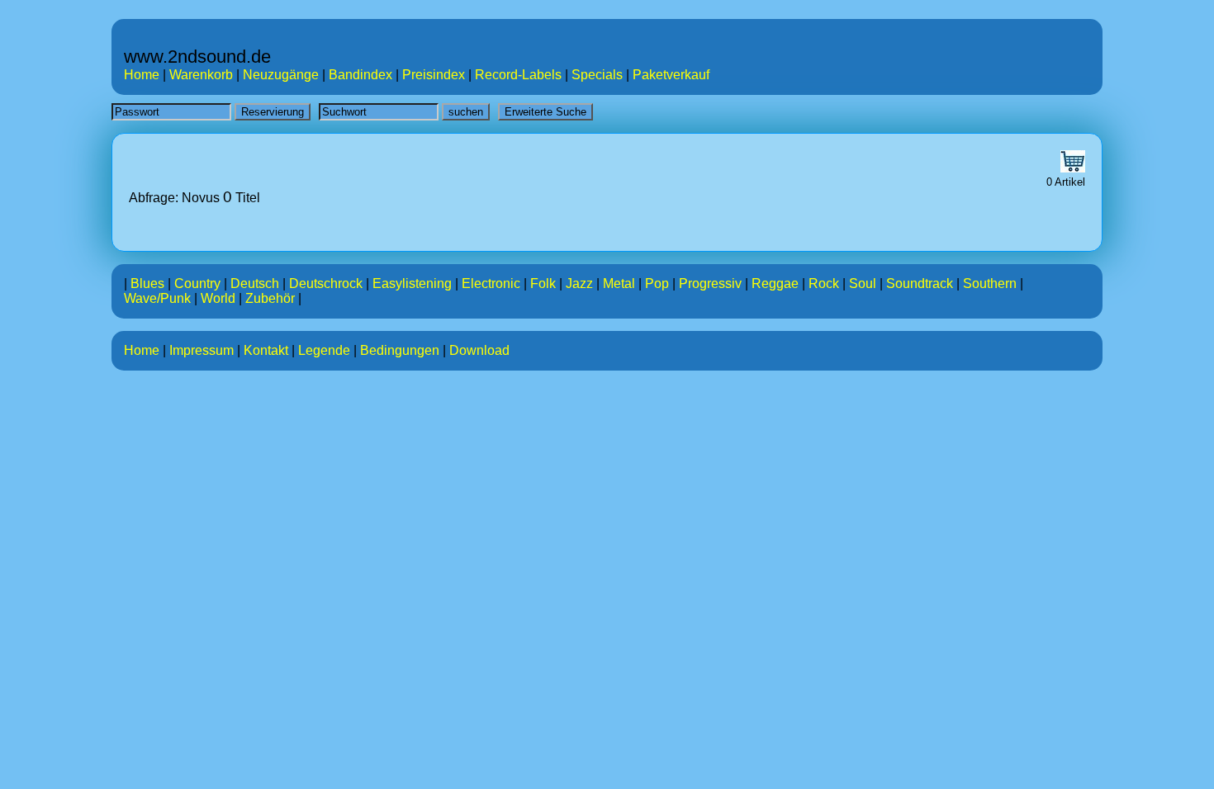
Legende (324, 350)
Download (479, 350)
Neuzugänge (281, 75)
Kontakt (266, 350)
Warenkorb (201, 75)
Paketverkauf (671, 75)
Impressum (201, 350)
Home (141, 75)
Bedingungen (399, 350)
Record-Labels (518, 75)
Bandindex (360, 75)
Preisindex (433, 75)
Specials (597, 75)
